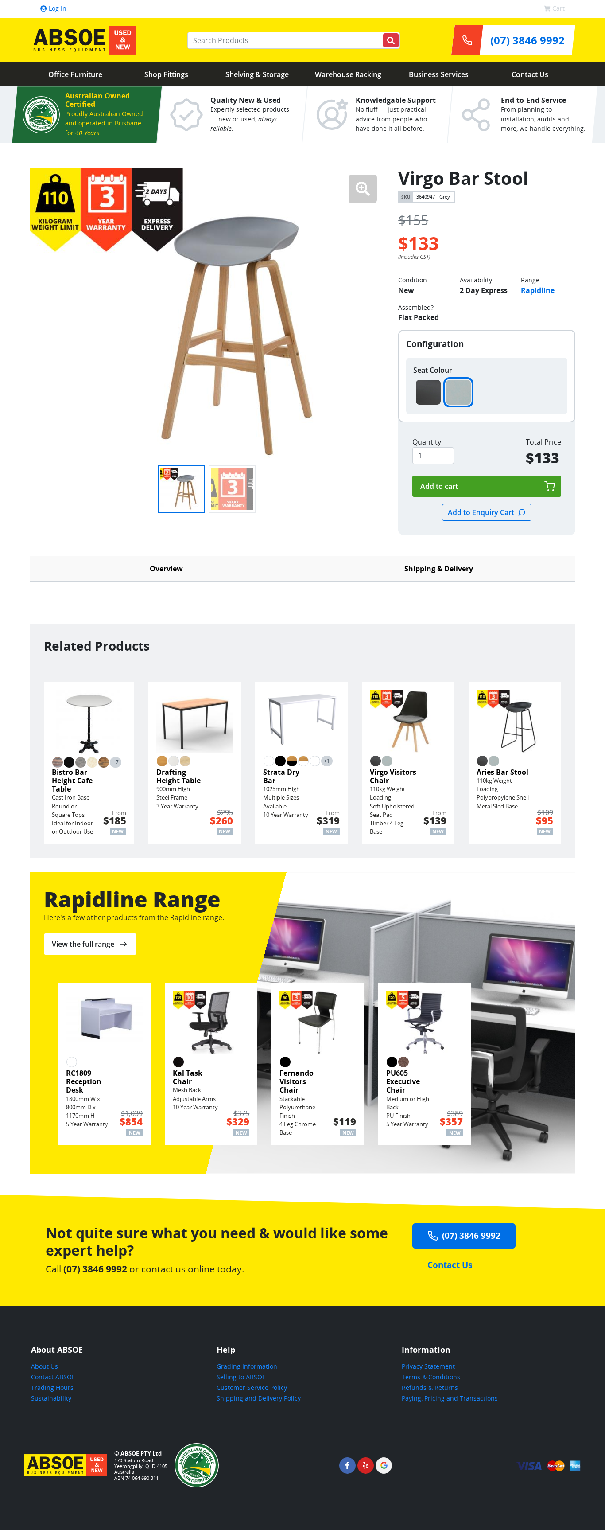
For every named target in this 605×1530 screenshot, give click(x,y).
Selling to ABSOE (241, 1377)
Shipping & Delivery (438, 569)
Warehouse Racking (348, 74)
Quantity (426, 442)
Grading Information (247, 1366)
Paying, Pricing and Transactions (450, 1398)
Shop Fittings (166, 74)
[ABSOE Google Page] (384, 1465)
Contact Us (530, 74)
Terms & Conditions (431, 1377)
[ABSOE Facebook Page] (347, 1465)
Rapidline (538, 290)
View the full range (83, 944)
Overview (166, 569)
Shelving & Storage (257, 74)
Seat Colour (432, 370)
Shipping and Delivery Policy (259, 1398)
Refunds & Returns (430, 1387)
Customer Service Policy (252, 1387)
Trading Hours (52, 1387)
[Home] (83, 40)
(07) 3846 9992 (471, 1235)
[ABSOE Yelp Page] (365, 1465)
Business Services (439, 74)
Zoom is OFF (363, 189)
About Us (44, 1366)
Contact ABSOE (53, 1377)
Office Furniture (75, 74)
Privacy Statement (428, 1366)
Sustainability (51, 1398)
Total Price (543, 442)
